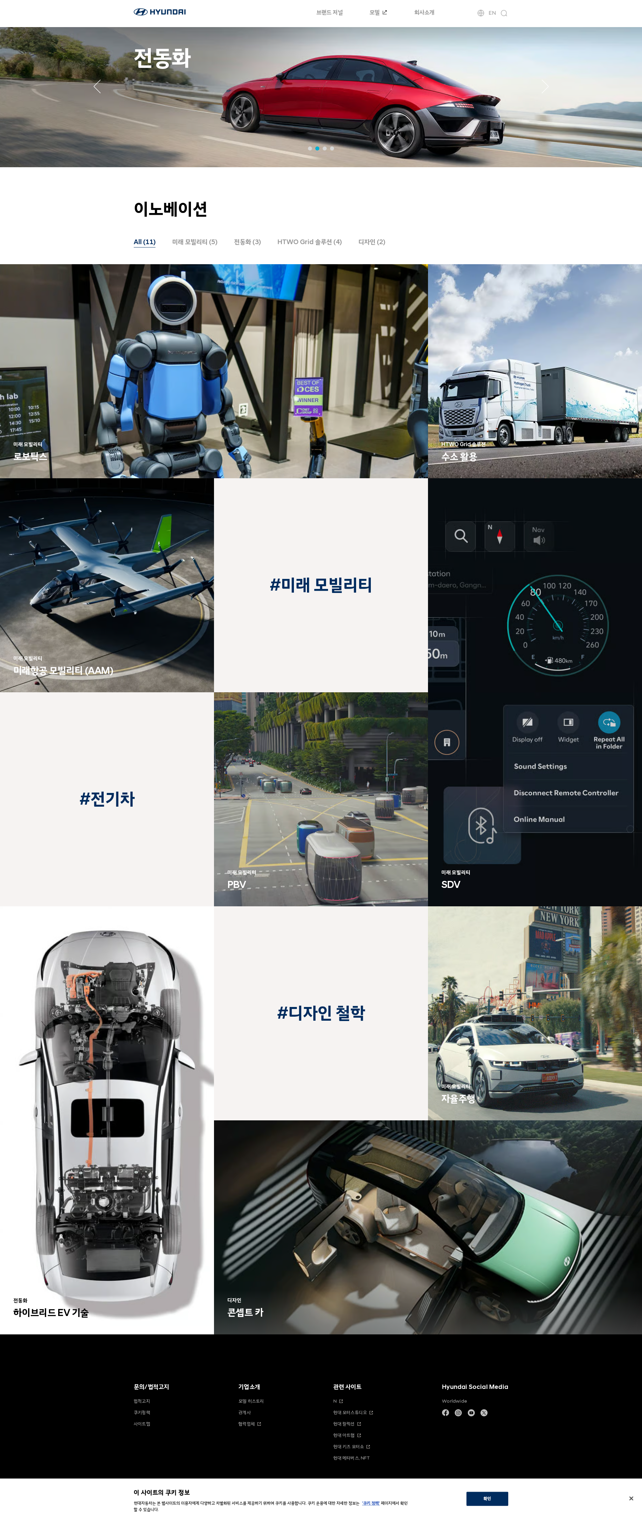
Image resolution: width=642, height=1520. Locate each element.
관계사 (244, 1412)
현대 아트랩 (344, 1435)
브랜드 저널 (329, 12)
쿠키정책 (142, 1412)
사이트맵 (142, 1424)
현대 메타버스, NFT (351, 1458)
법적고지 (142, 1401)
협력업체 (246, 1424)
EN (492, 13)
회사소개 (424, 12)
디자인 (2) (371, 242)
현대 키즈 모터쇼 (348, 1446)
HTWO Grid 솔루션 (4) (310, 242)
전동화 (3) (247, 242)
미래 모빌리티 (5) (194, 242)
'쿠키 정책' (371, 1503)
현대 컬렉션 (344, 1424)
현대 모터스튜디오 (350, 1412)
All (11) (144, 242)
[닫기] (631, 1498)
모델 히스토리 (251, 1401)
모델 (375, 12)
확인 (487, 1498)
